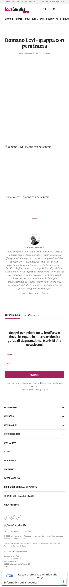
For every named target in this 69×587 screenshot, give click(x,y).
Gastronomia (47, 18)
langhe (15, 10)
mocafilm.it (48, 251)
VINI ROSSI (9, 416)
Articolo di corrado (29, 293)
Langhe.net (33, 261)
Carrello (9, 451)
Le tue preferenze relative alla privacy (37, 576)
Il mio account (57, 2)
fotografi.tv (12, 258)
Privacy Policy (51, 543)
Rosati (18, 18)
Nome (9, 354)
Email (9, 363)
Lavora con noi (12, 478)
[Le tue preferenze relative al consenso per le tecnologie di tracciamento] (63, 581)
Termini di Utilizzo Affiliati (19, 495)
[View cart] (53, 9)
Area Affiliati (11, 504)
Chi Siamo (9, 469)
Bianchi (9, 18)
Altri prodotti (12, 434)
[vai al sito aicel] (16, 525)
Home (7, 2)
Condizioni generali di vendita (20, 487)
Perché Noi (10, 460)
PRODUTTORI (10, 407)
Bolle (35, 18)
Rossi (27, 18)
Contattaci (10, 442)
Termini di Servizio (11, 546)
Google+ (45, 293)
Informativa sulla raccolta (20, 582)
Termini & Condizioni (12, 531)
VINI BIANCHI (10, 425)
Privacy (28, 531)
